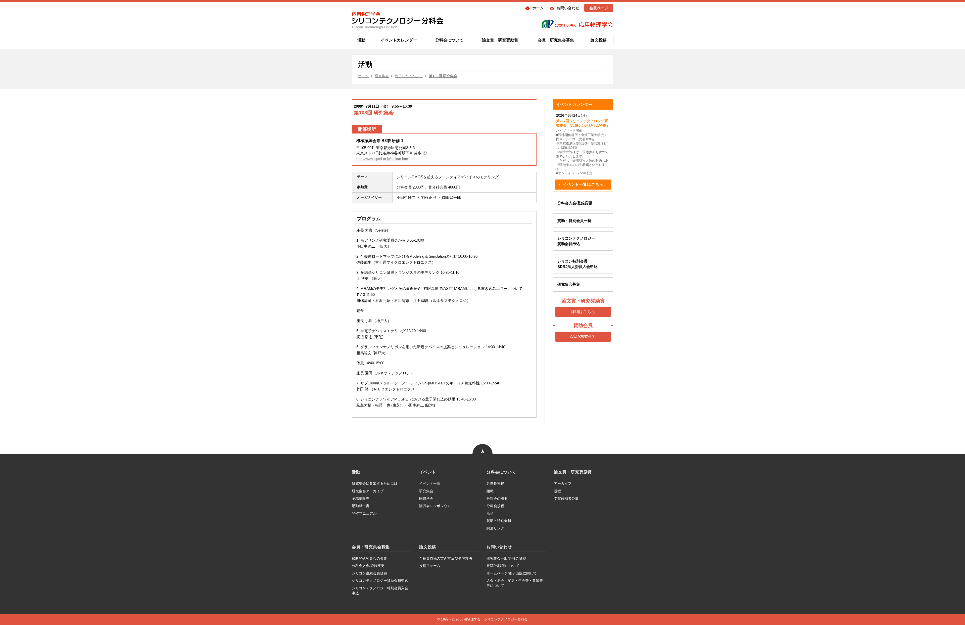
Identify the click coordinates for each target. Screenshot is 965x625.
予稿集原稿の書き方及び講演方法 (445, 558)
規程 (557, 491)
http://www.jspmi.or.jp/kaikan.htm (382, 159)
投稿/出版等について (503, 566)
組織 (490, 491)
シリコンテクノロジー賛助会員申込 (576, 241)
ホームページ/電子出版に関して (512, 573)
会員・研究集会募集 (556, 40)
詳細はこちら (583, 311)
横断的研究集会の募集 (369, 558)
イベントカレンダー (399, 40)
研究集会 (426, 491)
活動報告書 (360, 506)
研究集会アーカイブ (367, 491)
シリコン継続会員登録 (369, 573)
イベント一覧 (429, 483)
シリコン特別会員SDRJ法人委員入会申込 (577, 264)
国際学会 (426, 499)
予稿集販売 (360, 499)
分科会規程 (495, 506)
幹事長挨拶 (495, 483)
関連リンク (495, 528)
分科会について (449, 40)
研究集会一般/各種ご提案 (506, 558)
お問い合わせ (568, 8)
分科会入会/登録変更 (574, 203)
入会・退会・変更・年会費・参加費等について (515, 583)
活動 (361, 40)
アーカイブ (562, 483)
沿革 (490, 513)
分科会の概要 (497, 499)
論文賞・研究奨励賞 (500, 40)
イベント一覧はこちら (583, 184)
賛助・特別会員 (499, 521)
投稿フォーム (429, 566)
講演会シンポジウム (435, 506)
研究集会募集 (568, 284)
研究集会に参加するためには (375, 483)
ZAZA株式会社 (583, 336)
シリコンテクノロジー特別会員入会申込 (380, 590)
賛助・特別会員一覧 (574, 220)
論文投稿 (599, 40)
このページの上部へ (482, 438)
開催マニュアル (364, 513)
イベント (427, 472)
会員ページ (598, 8)
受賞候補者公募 (566, 499)
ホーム (538, 8)
